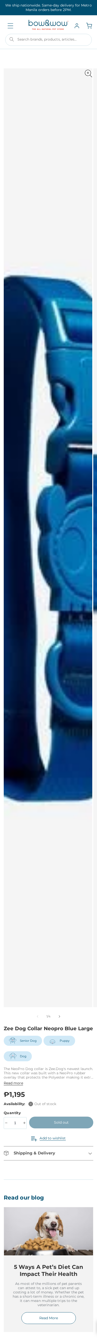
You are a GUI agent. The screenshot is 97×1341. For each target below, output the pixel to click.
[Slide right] (59, 1016)
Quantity (13, 1113)
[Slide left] (37, 1016)
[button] (10, 25)
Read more (13, 1083)
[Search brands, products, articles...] (11, 39)
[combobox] (48, 40)
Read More (48, 1318)
